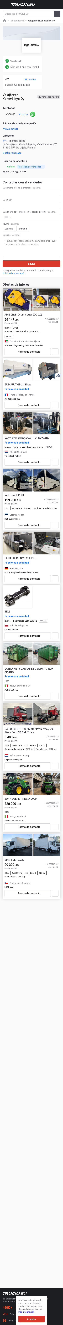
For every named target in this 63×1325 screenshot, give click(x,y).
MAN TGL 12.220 (14, 859)
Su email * (7, 199)
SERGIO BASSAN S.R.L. (15, 821)
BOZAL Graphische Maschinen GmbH (21, 572)
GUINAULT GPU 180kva (18, 384)
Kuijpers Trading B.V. (14, 760)
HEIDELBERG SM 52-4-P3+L (21, 558)
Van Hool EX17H (14, 495)
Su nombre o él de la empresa (22, 187)
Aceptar (31, 1319)
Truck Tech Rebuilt (13, 456)
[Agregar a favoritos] (55, 351)
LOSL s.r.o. (9, 887)
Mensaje (11, 234)
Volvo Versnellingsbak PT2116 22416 (27, 438)
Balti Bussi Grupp (12, 519)
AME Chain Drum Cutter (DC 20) (23, 314)
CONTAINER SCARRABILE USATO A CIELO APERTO (29, 670)
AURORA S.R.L (11, 690)
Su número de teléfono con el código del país (29, 211)
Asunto (11, 223)
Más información (26, 1311)
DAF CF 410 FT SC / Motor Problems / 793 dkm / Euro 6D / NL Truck (29, 730)
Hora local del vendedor (29, 166)
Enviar (31, 263)
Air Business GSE (12, 399)
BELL (7, 611)
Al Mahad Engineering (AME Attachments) (24, 345)
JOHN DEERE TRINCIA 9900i (21, 798)
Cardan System (11, 629)
